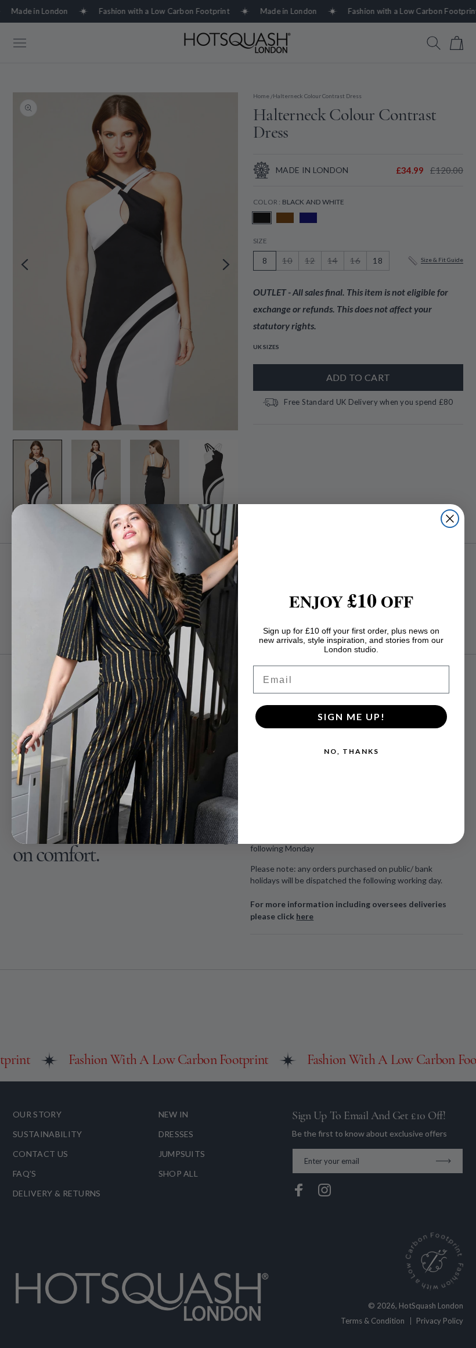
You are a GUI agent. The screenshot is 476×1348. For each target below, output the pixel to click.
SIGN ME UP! (351, 716)
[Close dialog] (450, 518)
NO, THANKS (351, 751)
